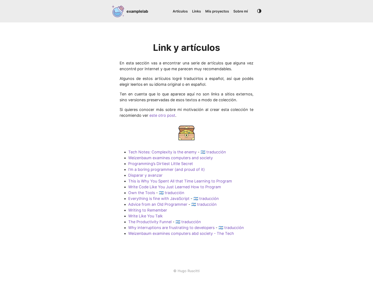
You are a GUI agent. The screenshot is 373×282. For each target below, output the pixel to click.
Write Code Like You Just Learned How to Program (174, 187)
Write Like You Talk (145, 216)
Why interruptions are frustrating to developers (171, 227)
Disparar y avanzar (145, 175)
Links (196, 11)
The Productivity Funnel (150, 222)
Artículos (180, 11)
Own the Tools (141, 192)
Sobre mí (240, 11)
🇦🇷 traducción (213, 152)
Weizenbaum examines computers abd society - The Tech (181, 233)
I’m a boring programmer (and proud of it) (166, 169)
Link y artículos (186, 47)
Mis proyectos (217, 11)
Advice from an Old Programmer (157, 204)
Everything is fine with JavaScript (159, 198)
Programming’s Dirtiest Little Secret (160, 163)
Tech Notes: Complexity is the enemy (162, 152)
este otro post (162, 115)
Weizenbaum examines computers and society (170, 158)
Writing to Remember (147, 210)
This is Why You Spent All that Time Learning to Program (180, 181)
